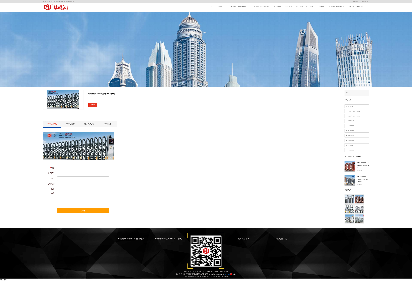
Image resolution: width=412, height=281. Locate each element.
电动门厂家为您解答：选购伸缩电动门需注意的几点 (363, 165)
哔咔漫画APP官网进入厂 (239, 6)
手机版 (234, 274)
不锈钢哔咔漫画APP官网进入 (354, 111)
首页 (212, 6)
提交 (83, 211)
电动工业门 (350, 106)
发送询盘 (93, 104)
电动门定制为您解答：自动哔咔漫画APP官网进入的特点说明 (363, 179)
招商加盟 (288, 6)
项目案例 (277, 6)
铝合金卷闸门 (351, 140)
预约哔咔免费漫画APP (356, 6)
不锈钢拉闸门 (351, 150)
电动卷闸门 (350, 145)
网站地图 (3, 280)
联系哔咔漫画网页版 (336, 6)
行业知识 (321, 6)
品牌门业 (221, 6)
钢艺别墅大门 (351, 130)
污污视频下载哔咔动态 (304, 6)
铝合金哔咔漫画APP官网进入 (354, 116)
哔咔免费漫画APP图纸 (261, 6)
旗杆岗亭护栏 (351, 135)
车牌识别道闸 (351, 120)
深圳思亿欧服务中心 (219, 274)
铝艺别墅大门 (351, 125)
